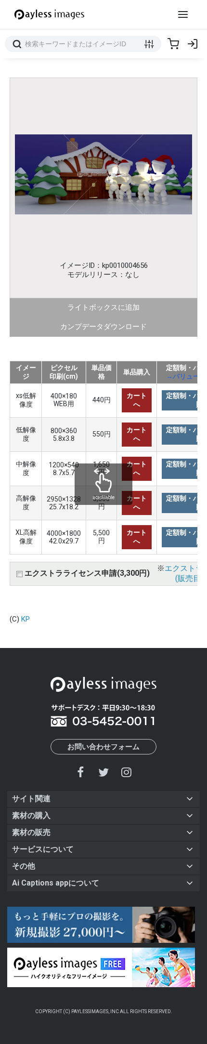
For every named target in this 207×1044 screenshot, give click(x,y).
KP (25, 619)
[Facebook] (81, 772)
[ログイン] (192, 44)
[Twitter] (103, 772)
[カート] (173, 44)
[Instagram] (126, 772)
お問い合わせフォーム (103, 746)
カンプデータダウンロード (103, 326)
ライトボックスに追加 (103, 307)
